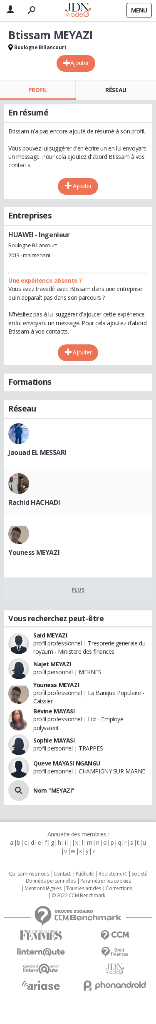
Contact (62, 874)
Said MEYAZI (50, 635)
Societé (139, 874)
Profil (37, 90)
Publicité (85, 874)
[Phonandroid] (115, 985)
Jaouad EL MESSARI (37, 452)
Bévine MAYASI (54, 711)
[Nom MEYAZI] (18, 790)
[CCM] (115, 935)
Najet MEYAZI (52, 664)
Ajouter (79, 63)
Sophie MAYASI (54, 740)
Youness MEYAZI (33, 552)
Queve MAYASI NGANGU (66, 763)
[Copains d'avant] (41, 969)
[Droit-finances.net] (115, 952)
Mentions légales (43, 888)
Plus (78, 589)
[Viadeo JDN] (115, 969)
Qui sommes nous (29, 874)
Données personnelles (51, 881)
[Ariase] (41, 985)
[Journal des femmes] (41, 935)
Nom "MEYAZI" (53, 790)
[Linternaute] (41, 952)
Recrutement (112, 874)
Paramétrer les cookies (105, 881)
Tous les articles (83, 888)
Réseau (115, 90)
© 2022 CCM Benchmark (78, 896)
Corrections (118, 888)
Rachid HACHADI (34, 502)
